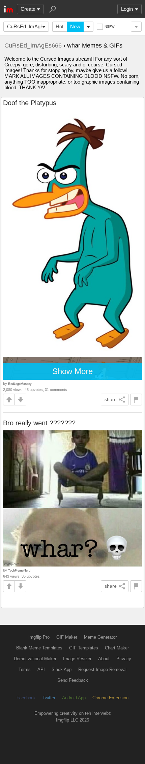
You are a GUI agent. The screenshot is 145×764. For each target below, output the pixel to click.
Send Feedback (72, 680)
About (104, 658)
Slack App (61, 669)
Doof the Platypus (29, 102)
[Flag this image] (136, 399)
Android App (74, 697)
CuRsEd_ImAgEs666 (28, 26)
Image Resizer (77, 658)
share (111, 399)
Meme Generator (100, 637)
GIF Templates (83, 647)
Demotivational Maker (35, 658)
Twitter (48, 697)
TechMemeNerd (19, 570)
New (75, 26)
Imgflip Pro (39, 637)
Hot (59, 26)
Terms (25, 669)
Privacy (123, 658)
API (41, 669)
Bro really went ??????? (39, 423)
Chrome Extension (110, 697)
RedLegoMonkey (20, 384)
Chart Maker (117, 647)
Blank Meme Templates (39, 647)
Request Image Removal (102, 669)
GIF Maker (66, 637)
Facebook (26, 697)
